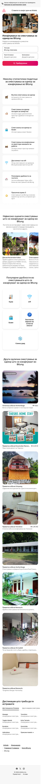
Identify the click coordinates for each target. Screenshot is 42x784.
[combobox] (20, 50)
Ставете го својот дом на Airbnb (24, 10)
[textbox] (11, 57)
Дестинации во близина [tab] (10, 708)
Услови (25, 774)
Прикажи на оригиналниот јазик (15, 5)
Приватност (17, 774)
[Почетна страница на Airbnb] (4, 10)
